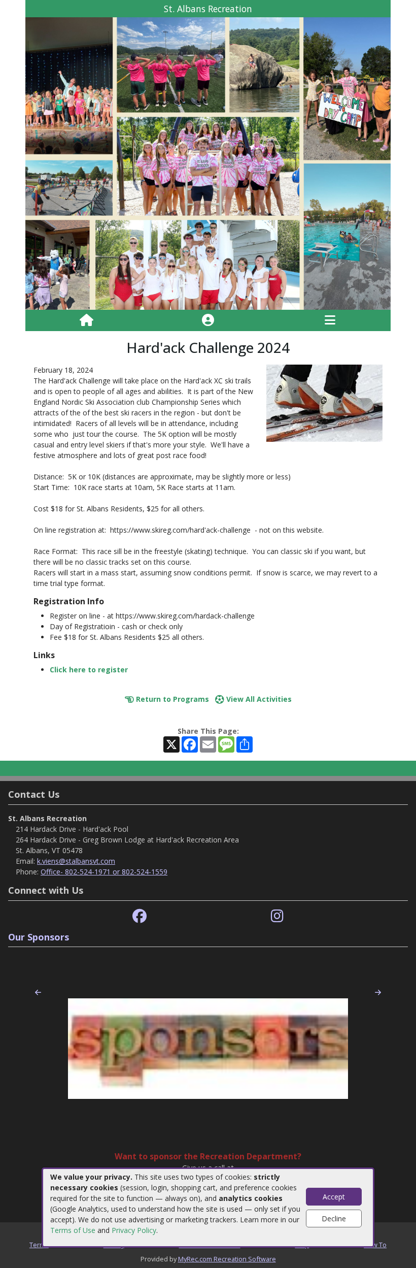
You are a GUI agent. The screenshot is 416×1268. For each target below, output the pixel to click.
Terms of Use (72, 1230)
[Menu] (330, 320)
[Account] (208, 320)
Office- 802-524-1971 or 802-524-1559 (104, 871)
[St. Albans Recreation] (208, 163)
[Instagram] (277, 916)
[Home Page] (86, 320)
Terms (39, 1244)
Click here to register (89, 669)
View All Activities (258, 699)
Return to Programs (171, 699)
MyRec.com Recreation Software (227, 1258)
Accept (334, 1196)
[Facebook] (139, 916)
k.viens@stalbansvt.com (76, 861)
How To (375, 1244)
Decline (334, 1218)
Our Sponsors (38, 937)
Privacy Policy (134, 1230)
